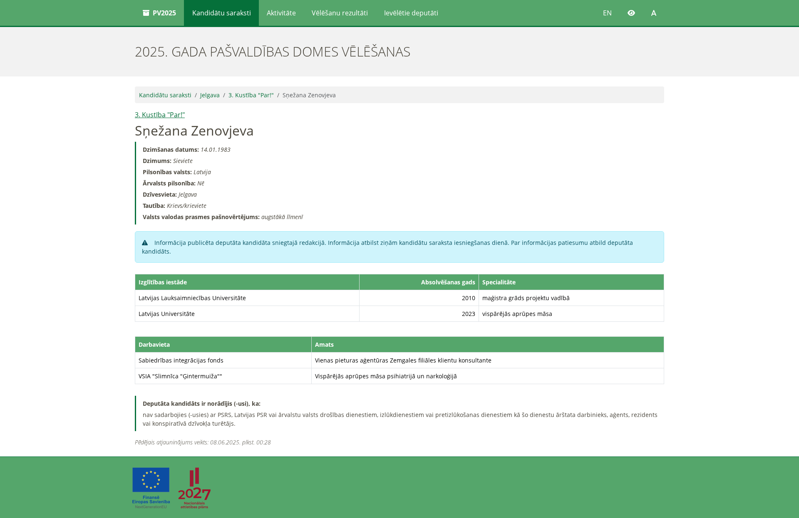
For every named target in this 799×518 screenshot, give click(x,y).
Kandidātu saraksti (221, 12)
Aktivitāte (281, 12)
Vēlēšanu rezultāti (340, 12)
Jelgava (210, 95)
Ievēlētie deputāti (411, 12)
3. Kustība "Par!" (251, 95)
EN (607, 12)
